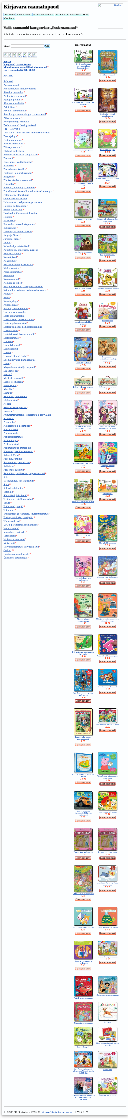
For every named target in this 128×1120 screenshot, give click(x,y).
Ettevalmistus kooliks (14, 169)
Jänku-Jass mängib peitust (83, 150)
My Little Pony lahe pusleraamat (83, 579)
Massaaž (7, 374)
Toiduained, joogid (13, 506)
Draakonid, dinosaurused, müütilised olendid (26, 132)
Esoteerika (8, 165)
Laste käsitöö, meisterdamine (18, 319)
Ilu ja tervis (9, 220)
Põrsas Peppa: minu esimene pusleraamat (107, 777)
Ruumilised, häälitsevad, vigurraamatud (24, 473)
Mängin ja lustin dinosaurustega (83, 620)
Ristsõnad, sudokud (13, 469)
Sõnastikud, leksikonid (15, 495)
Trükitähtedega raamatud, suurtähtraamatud (26, 513)
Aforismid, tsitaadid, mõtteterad (19, 88)
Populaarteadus (11, 433)
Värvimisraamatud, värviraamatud (21, 546)
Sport (6, 484)
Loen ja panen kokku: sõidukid (83, 323)
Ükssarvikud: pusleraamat (108, 957)
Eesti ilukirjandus (12, 140)
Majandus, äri (10, 370)
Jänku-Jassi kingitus (107, 150)
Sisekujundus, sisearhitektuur (18, 480)
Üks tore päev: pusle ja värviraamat (83, 962)
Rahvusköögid (11, 455)
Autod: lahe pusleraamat (83, 998)
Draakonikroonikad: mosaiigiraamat (107, 115)
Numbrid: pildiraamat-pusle (107, 656)
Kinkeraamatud (11, 268)
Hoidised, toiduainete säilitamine (20, 213)
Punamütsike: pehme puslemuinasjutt (83, 738)
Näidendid (8, 418)
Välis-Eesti (9, 543)
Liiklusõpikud (10, 348)
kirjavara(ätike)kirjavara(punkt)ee (57, 1112)
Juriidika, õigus (11, 239)
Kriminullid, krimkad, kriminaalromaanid (24, 290)
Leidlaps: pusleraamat (83, 252)
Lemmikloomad (11, 345)
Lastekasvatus (10, 330)
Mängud (7, 392)
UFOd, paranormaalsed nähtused (20, 524)
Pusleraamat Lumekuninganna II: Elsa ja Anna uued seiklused (83, 1097)
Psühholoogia (10, 440)
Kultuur (7, 293)
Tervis (6, 502)
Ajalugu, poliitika (12, 99)
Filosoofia (8, 184)
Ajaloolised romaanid (14, 96)
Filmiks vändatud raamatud (17, 180)
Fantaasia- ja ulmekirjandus (17, 173)
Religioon (8, 466)
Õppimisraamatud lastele (16, 554)
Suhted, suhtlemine (13, 488)
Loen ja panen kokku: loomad (107, 288)
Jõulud (6, 242)
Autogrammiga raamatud (16, 121)
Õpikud (7, 550)
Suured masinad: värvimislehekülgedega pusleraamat (83, 813)
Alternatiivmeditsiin (13, 103)
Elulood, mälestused (13, 151)
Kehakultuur (9, 261)
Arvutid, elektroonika (14, 110)
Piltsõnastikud (10, 429)
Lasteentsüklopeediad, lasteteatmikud (22, 326)
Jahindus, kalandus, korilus (17, 231)
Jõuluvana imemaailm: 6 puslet (83, 184)
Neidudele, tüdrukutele (15, 396)
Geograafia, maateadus (15, 198)
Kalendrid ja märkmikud (16, 246)
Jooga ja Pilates (11, 235)
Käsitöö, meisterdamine (15, 308)
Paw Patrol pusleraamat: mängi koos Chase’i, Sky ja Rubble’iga (83, 1071)
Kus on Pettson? (83, 1047)
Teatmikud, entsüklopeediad (18, 499)
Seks (5, 477)
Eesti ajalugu (10, 136)
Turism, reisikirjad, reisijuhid (18, 517)
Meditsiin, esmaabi (13, 378)
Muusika (7, 389)
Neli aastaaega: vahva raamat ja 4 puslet (83, 653)
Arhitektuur (9, 107)
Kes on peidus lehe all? (83, 219)
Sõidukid (8, 491)
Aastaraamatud (11, 85)
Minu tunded (108, 494)
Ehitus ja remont (11, 147)
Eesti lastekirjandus (13, 143)
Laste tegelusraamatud (15, 323)
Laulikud (8, 341)
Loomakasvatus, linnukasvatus (19, 359)
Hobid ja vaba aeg (12, 209)
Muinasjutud (9, 385)
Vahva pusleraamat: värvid (107, 927)
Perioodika (9, 422)
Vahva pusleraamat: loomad (83, 927)
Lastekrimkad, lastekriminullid (19, 334)
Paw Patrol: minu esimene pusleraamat (83, 694)
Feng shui (8, 176)
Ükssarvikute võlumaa (107, 1095)
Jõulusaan (107, 1022)
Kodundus (8, 275)
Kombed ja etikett (12, 282)
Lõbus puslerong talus (107, 387)
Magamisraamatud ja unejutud (19, 367)
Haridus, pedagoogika (14, 206)
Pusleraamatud (11, 444)
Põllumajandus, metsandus (17, 447)
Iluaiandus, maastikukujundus (19, 224)
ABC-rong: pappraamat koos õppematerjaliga (83, 103)
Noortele (7, 411)
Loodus (7, 352)
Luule (6, 363)
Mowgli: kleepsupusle (107, 543)
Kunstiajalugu (10, 301)
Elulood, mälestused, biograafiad (20, 154)
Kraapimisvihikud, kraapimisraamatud (23, 286)
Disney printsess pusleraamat (108, 995)
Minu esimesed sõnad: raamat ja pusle (107, 1044)
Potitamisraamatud (13, 436)
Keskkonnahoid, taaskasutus (18, 264)
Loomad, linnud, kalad (15, 356)
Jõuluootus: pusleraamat (83, 1023)
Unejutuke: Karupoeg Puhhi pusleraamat (107, 884)
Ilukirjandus (9, 228)
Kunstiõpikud (10, 304)
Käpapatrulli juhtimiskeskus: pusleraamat (108, 220)
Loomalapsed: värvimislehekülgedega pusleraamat (108, 359)
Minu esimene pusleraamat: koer (83, 464)
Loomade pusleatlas (83, 362)
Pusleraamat (107, 1070)
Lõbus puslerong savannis (83, 387)
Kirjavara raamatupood (31, 6)
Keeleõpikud (10, 257)
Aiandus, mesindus (13, 92)
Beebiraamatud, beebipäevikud (19, 125)
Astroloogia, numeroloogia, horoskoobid (24, 114)
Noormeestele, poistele (15, 407)
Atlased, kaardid (11, 118)
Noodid (7, 403)
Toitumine (8, 510)
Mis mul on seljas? (83, 535)
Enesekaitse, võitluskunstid (17, 162)
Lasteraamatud (11, 337)
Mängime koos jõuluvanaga (107, 577)
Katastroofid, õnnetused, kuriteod (20, 250)
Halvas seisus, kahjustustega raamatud (23, 202)
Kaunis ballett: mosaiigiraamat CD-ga (107, 179)
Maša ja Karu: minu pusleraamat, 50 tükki (83, 427)
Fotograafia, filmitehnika (16, 195)
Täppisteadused (11, 521)
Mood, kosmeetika (13, 381)
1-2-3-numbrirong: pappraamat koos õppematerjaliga (83, 66)
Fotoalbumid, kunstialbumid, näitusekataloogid (27, 191)
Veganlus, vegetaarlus (14, 532)
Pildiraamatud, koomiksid (16, 425)
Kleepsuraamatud (12, 272)
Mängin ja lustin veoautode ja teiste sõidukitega (107, 620)
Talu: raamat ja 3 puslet (108, 812)
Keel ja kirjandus (12, 253)
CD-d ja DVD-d (11, 129)
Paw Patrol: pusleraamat (107, 687)
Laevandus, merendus (14, 312)
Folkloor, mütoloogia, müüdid (19, 187)
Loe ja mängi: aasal (107, 255)
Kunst (6, 297)
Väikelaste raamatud (14, 539)
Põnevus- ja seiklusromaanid (18, 451)
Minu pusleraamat (108, 466)
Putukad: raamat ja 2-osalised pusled (83, 775)
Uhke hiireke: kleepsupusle (83, 894)
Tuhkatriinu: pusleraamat (83, 852)
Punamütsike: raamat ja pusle (107, 724)
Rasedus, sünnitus (12, 458)
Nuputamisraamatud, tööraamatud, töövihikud (27, 414)
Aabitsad (8, 81)
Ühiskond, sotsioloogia (15, 557)
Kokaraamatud (11, 279)
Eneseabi (8, 158)
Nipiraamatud (10, 400)
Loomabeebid (107, 320)
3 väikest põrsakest (107, 75)
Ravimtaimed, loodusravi (16, 462)
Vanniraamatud (11, 528)
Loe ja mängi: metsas (83, 288)
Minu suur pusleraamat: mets (83, 502)
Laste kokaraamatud (13, 315)
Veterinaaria (9, 535)
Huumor (7, 217)
